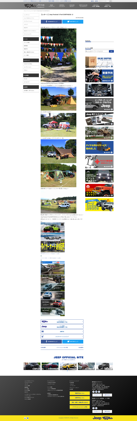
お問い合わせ (107, 395)
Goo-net (25, 78)
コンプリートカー (27, 67)
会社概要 (71, 389)
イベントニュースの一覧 (62, 347)
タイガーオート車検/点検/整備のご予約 (62, 321)
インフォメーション (28, 21)
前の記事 (44, 347)
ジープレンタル (28, 395)
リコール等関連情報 (52, 388)
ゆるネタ (26, 27)
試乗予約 (96, 1)
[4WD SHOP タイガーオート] (41, 255)
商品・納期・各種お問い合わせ (80, 402)
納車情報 (26, 45)
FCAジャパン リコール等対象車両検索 (55, 390)
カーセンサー (26, 81)
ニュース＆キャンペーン (29, 18)
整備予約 (92, 1)
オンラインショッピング (74, 380)
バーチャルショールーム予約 (79, 407)
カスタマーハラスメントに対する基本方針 (56, 396)
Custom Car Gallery (28, 63)
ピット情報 (26, 55)
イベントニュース (30, 10)
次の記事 (81, 347)
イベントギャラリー (51, 380)
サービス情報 (26, 42)
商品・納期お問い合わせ (29, 52)
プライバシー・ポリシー (74, 387)
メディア (26, 24)
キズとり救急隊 (28, 399)
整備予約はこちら (79, 393)
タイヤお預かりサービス (29, 397)
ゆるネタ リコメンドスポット (30, 30)
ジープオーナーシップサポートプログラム (33, 394)
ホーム (25, 10)
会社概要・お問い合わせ (29, 90)
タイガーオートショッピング (62, 336)
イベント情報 (27, 385)
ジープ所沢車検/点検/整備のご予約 (62, 326)
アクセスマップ (97, 395)
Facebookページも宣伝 (55, 253)
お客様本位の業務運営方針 (53, 394)
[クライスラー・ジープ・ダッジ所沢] (41, 260)
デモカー (26, 70)
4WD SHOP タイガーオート (46, 253)
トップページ (26, 14)
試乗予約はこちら (79, 397)
